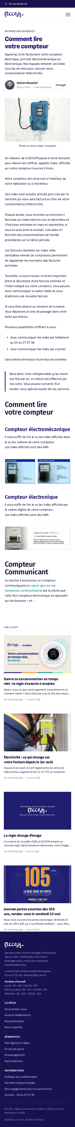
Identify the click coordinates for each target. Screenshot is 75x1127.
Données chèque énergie (20, 1082)
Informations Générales (20, 31)
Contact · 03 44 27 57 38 (19, 1095)
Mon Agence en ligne (17, 1043)
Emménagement (15, 1055)
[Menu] (68, 15)
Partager (61, 85)
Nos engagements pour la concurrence (28, 1089)
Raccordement (14, 1061)
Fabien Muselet (27, 83)
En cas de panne (18, 3)
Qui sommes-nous (16, 1009)
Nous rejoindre (13, 1027)
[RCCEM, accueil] (14, 14)
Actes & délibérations (18, 1015)
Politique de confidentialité (21, 1076)
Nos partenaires (14, 1021)
